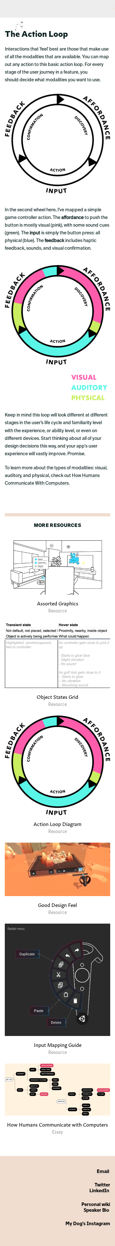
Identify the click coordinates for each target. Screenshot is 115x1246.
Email (103, 1171)
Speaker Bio (97, 1210)
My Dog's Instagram (87, 1224)
